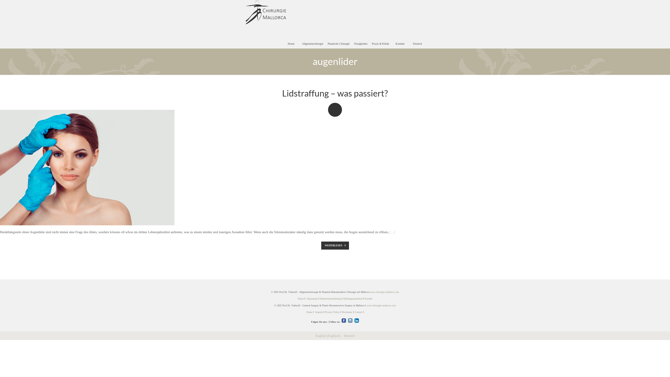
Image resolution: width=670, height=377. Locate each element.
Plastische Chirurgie (339, 43)
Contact (358, 312)
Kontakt (400, 43)
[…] (392, 232)
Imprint (319, 312)
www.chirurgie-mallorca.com (384, 292)
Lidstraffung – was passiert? (335, 93)
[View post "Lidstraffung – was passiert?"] (335, 167)
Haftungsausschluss (352, 298)
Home (291, 43)
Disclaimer (347, 312)
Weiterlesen (333, 245)
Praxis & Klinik (380, 43)
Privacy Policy (332, 312)
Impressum (312, 298)
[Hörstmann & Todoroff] (266, 12)
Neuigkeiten (360, 43)
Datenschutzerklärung (330, 298)
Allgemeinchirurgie (312, 43)
